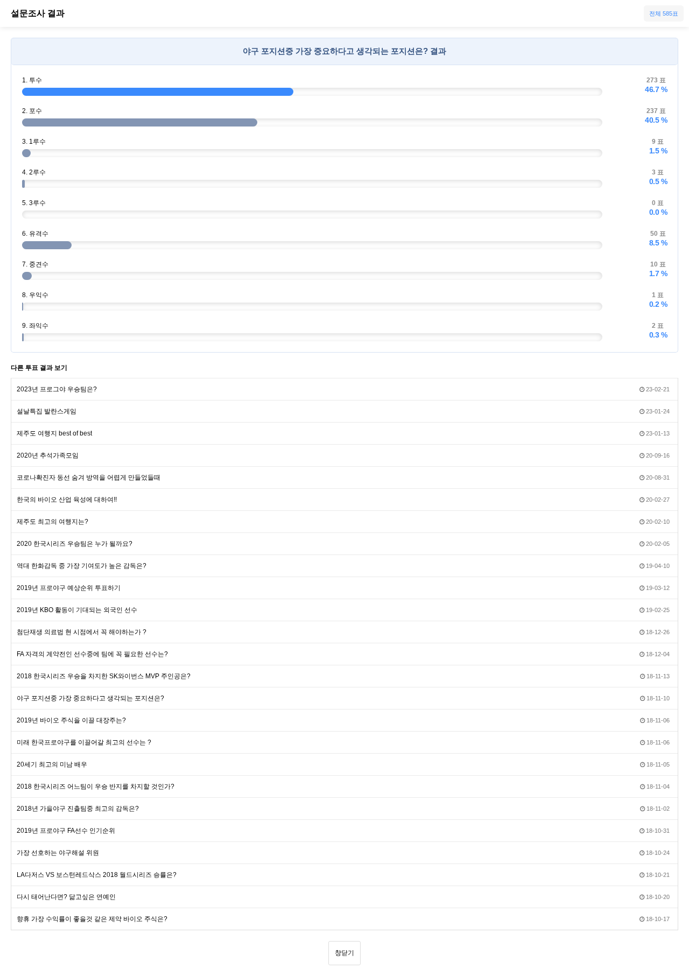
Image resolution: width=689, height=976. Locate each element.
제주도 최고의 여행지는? (52, 521)
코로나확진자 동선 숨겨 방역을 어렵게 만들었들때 (88, 477)
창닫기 (344, 953)
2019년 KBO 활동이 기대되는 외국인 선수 (77, 610)
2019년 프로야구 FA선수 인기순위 (66, 830)
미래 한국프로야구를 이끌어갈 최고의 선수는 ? (84, 742)
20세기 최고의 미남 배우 (52, 764)
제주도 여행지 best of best (54, 433)
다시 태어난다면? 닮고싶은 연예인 (66, 897)
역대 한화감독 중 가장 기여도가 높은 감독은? (81, 566)
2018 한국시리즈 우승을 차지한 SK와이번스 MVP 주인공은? (104, 676)
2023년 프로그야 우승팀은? (57, 389)
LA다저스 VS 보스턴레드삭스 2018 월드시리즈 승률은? (97, 875)
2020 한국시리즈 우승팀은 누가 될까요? (74, 543)
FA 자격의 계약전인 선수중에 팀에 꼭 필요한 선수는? (92, 654)
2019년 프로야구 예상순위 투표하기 (69, 588)
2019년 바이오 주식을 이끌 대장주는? (71, 720)
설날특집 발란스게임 (46, 411)
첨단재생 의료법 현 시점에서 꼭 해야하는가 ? (81, 632)
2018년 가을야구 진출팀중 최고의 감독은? (78, 808)
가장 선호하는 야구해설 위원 (58, 852)
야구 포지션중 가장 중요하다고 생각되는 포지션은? (90, 698)
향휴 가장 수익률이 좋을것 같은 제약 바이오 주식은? (92, 919)
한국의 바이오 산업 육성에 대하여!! (67, 499)
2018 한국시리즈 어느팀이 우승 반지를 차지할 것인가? (95, 786)
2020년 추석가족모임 (48, 455)
